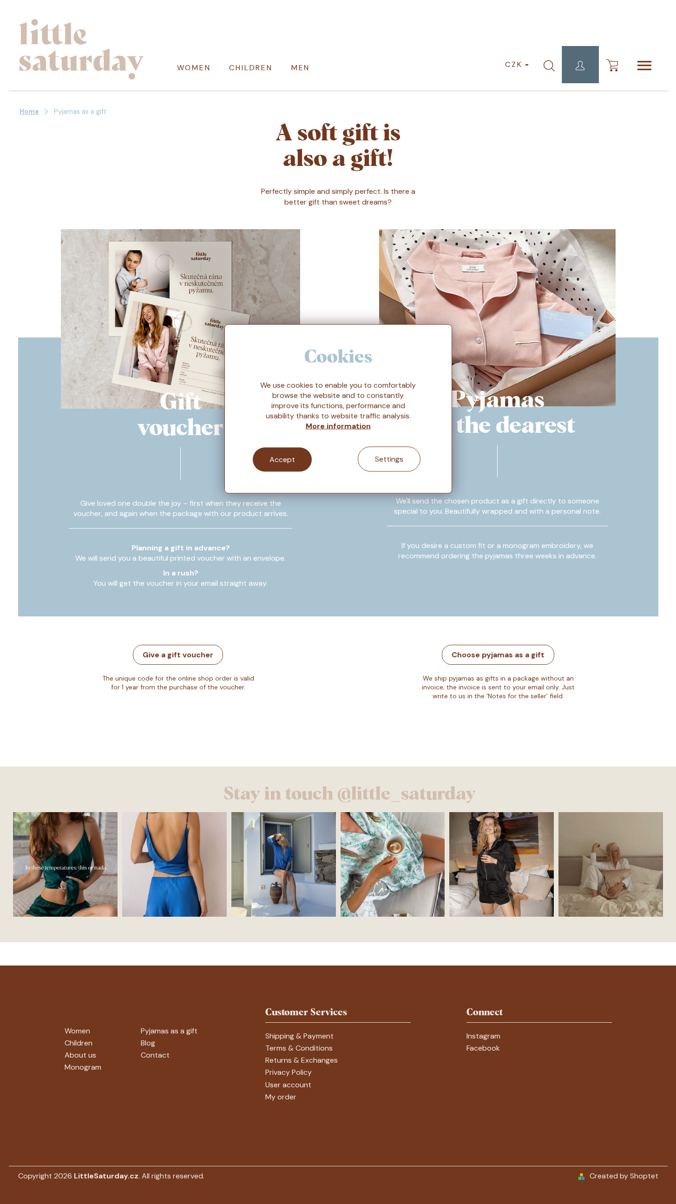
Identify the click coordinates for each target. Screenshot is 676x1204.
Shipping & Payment (299, 1036)
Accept (282, 459)
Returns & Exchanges (301, 1060)
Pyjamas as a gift (169, 1031)
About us (80, 1055)
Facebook (483, 1048)
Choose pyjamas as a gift (498, 655)
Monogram (83, 1067)
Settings (389, 459)
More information (338, 426)
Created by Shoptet (624, 1176)
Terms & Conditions (299, 1048)
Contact (155, 1055)
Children (78, 1043)
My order (280, 1097)
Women (77, 1031)
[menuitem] (194, 66)
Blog (148, 1043)
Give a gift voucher (178, 655)
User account (288, 1085)
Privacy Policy (288, 1072)
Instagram (483, 1036)
